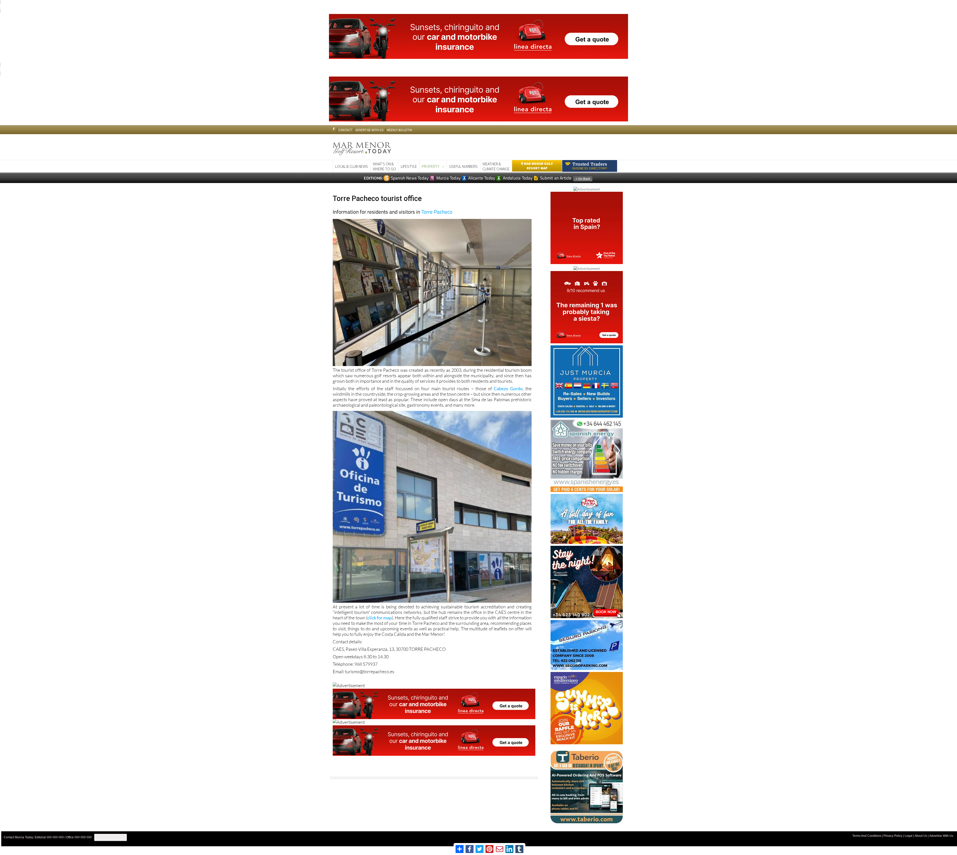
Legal (908, 836)
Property (430, 166)
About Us (921, 836)
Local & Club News (351, 166)
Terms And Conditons (866, 836)
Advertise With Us (941, 836)
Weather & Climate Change (496, 166)
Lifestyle (409, 166)
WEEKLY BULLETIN (399, 130)
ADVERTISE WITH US (369, 130)
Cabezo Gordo (508, 388)
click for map (379, 617)
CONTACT (345, 130)
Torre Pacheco (436, 212)
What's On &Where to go (384, 166)
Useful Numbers (463, 166)
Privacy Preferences (110, 837)
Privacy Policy (892, 836)
